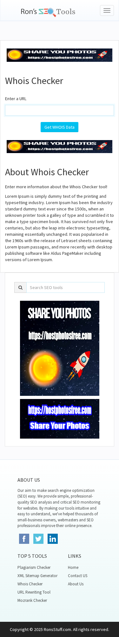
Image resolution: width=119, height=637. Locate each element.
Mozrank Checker (32, 600)
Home (73, 567)
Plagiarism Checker (33, 567)
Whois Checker (30, 584)
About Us (75, 584)
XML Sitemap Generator (37, 575)
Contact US (77, 575)
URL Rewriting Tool (33, 592)
